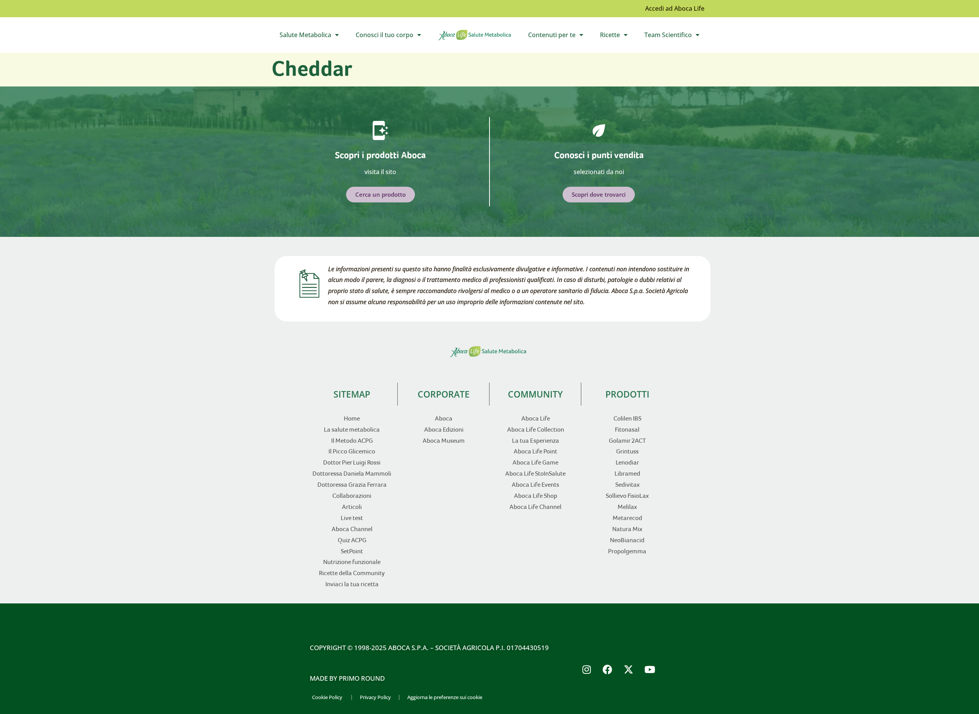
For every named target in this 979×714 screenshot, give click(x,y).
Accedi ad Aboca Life (674, 8)
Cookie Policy (327, 697)
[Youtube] (649, 669)
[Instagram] (586, 669)
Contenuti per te (559, 37)
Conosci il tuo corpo (392, 37)
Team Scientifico (675, 37)
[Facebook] (607, 669)
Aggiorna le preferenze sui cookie (444, 697)
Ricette (618, 37)
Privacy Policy (375, 697)
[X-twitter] (628, 669)
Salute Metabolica (313, 37)
